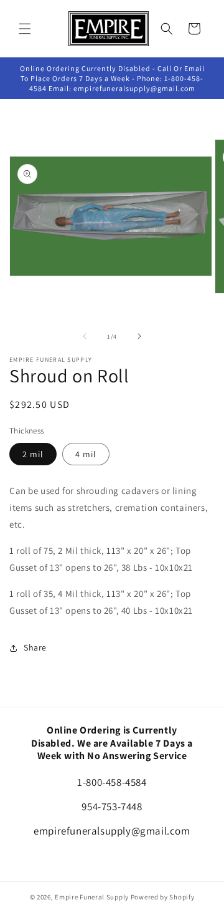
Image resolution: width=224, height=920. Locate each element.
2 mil (33, 454)
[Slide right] (139, 336)
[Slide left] (84, 336)
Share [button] (35, 647)
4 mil (85, 454)
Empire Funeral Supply (92, 897)
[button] (25, 28)
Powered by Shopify (163, 897)
